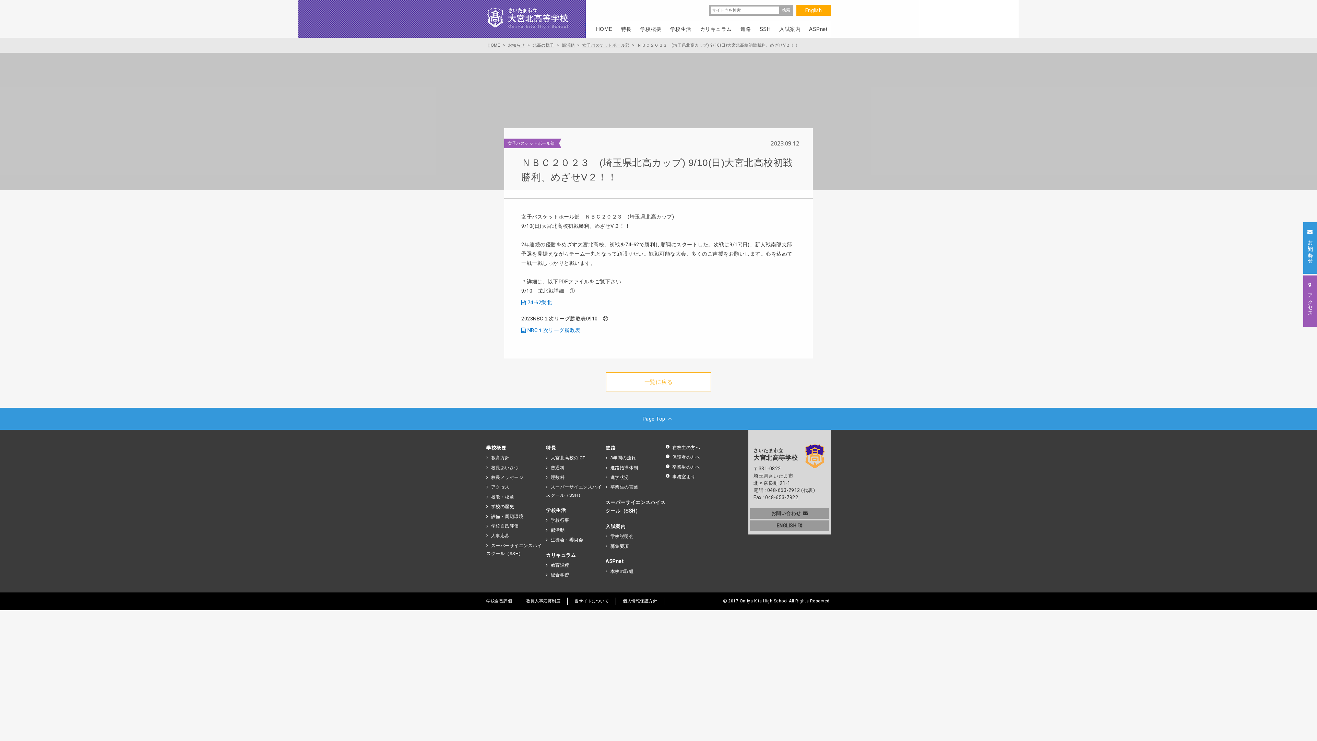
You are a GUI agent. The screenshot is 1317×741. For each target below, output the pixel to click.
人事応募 (500, 535)
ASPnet (615, 561)
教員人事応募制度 (543, 601)
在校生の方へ (686, 447)
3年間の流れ (623, 457)
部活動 (558, 530)
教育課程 (560, 565)
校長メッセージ (507, 477)
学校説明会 (621, 536)
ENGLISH (787, 525)
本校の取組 (621, 571)
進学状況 (619, 477)
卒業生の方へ (686, 467)
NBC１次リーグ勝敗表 (554, 330)
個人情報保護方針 (640, 601)
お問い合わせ (786, 513)
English (813, 10)
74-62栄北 (539, 302)
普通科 (558, 467)
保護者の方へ (686, 457)
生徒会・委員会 (567, 539)
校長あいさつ (505, 467)
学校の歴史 (502, 506)
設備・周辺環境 (507, 516)
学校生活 (556, 510)
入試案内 (616, 526)
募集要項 (619, 546)
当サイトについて (591, 601)
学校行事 (560, 520)
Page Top (654, 419)
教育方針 (500, 457)
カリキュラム (561, 555)
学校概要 (496, 447)
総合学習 (560, 574)
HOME (604, 29)
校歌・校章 (502, 496)
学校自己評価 (505, 526)
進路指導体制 (624, 467)
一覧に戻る (658, 382)
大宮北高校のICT (568, 457)
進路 (611, 447)
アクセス (500, 487)
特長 (551, 447)
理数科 (558, 477)
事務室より (684, 476)
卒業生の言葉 (624, 487)
